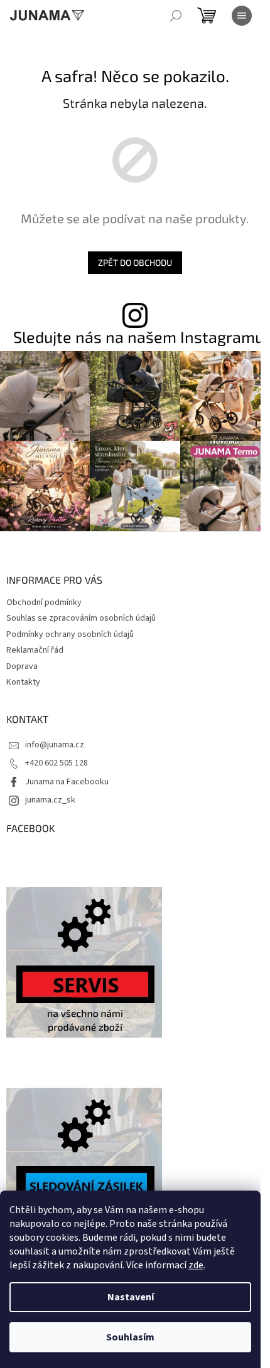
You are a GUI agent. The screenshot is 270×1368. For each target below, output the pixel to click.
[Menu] (241, 15)
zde (195, 1265)
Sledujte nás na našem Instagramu (138, 337)
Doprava (22, 666)
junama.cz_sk (50, 800)
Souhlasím (130, 1337)
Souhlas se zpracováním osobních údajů (81, 618)
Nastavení (130, 1297)
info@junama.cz (54, 745)
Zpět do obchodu (135, 262)
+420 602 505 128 (56, 763)
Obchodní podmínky (44, 602)
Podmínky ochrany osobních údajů (70, 634)
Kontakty (23, 682)
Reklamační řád (34, 650)
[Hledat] (175, 15)
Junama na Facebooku (67, 782)
